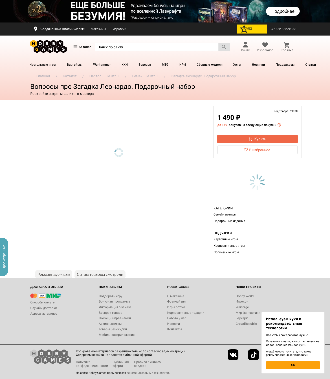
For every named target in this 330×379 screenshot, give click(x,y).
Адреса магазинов (43, 313)
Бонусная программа (114, 301)
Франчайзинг (177, 301)
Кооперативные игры (229, 245)
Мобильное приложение (116, 334)
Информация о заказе (115, 307)
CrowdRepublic (246, 323)
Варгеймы (74, 64)
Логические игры (226, 252)
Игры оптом (176, 307)
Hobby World (245, 296)
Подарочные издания (229, 221)
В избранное (259, 150)
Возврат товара (110, 312)
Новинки (258, 64)
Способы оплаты (42, 302)
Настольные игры (42, 64)
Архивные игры (110, 323)
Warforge (242, 307)
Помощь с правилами (115, 318)
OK (293, 365)
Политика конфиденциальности (92, 364)
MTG (165, 64)
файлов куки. (297, 345)
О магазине (175, 296)
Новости (173, 323)
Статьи (310, 64)
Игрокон (242, 301)
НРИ (182, 64)
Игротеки (119, 29)
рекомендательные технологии (148, 373)
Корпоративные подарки (185, 312)
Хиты (237, 64)
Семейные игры (225, 214)
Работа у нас (176, 318)
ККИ (124, 64)
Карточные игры (225, 239)
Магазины (98, 29)
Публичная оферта (120, 364)
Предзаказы (285, 64)
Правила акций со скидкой (147, 364)
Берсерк (145, 64)
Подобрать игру (110, 296)
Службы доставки (43, 308)
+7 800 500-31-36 (283, 29)
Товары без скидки (113, 329)
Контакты (174, 329)
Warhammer (102, 64)
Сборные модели (209, 64)
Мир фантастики (248, 312)
